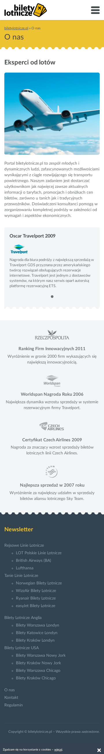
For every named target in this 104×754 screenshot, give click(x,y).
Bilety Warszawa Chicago (38, 671)
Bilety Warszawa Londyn (37, 625)
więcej (58, 749)
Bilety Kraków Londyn (35, 640)
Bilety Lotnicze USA (21, 648)
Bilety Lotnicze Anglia (23, 618)
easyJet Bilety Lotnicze (35, 606)
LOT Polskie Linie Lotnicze (39, 553)
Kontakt (11, 698)
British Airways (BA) (33, 561)
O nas (9, 690)
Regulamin (13, 705)
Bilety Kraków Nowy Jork (38, 663)
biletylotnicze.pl (16, 28)
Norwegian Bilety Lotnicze (39, 583)
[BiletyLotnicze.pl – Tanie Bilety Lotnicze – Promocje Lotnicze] (25, 10)
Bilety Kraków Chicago (36, 678)
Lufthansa (25, 568)
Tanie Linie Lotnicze (21, 576)
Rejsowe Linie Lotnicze (24, 546)
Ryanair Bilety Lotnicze (36, 598)
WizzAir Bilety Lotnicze (36, 591)
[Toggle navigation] (95, 10)
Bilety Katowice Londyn (36, 633)
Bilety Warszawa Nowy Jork (41, 656)
